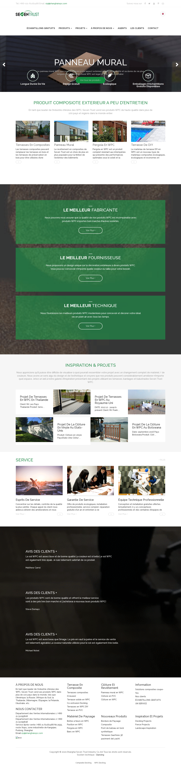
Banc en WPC (73, 731)
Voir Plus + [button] (90, 230)
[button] (3, 63)
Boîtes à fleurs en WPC (78, 721)
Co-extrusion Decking (77, 703)
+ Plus (162, 460)
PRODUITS (64, 28)
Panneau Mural (64, 145)
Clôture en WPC (109, 699)
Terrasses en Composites (33, 145)
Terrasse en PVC (75, 710)
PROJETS (81, 28)
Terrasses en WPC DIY (77, 706)
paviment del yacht (110, 739)
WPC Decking (100, 763)
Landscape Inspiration (145, 728)
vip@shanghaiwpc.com (56, 3)
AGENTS (122, 28)
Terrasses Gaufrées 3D (112, 735)
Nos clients (140, 696)
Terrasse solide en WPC (78, 699)
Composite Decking (83, 763)
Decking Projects (143, 721)
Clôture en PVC (108, 696)
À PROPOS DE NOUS (102, 28)
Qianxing (100, 755)
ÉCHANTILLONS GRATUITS (41, 28)
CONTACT (153, 28)
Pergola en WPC (104, 145)
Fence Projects (142, 724)
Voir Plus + (20, 514)
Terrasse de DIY (142, 145)
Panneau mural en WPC (112, 692)
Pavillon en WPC (75, 724)
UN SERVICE (141, 703)
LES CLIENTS (137, 28)
